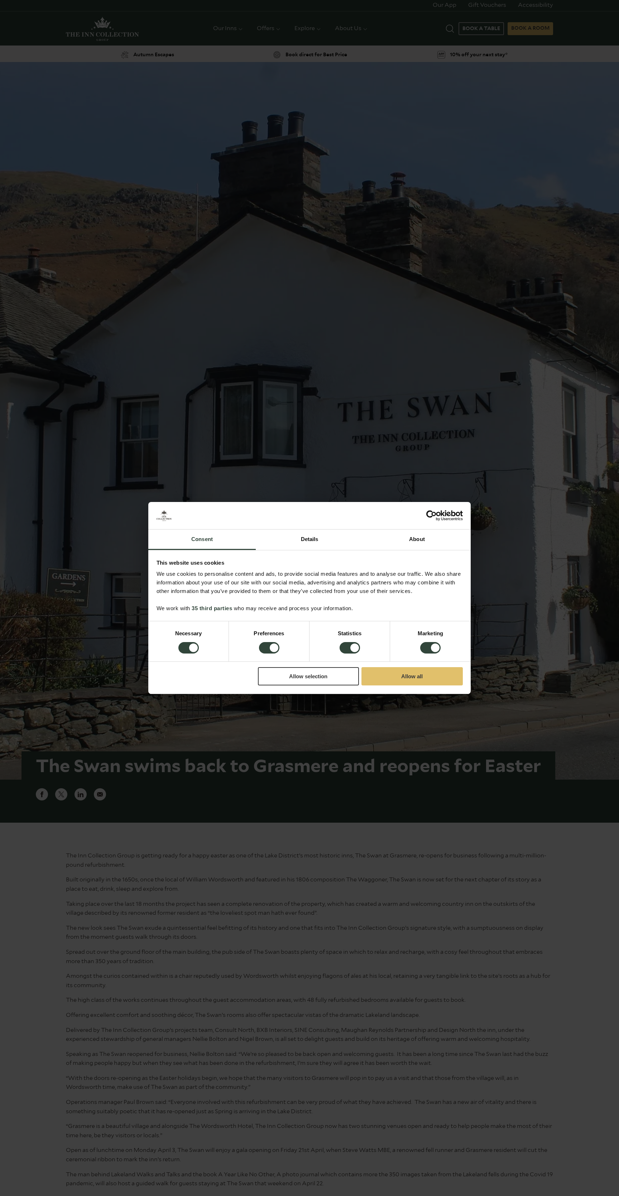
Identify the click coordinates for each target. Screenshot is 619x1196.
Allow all (412, 677)
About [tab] (417, 539)
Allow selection (308, 677)
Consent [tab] (202, 539)
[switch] (269, 648)
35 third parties (212, 609)
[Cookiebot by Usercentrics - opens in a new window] (431, 515)
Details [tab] (309, 539)
